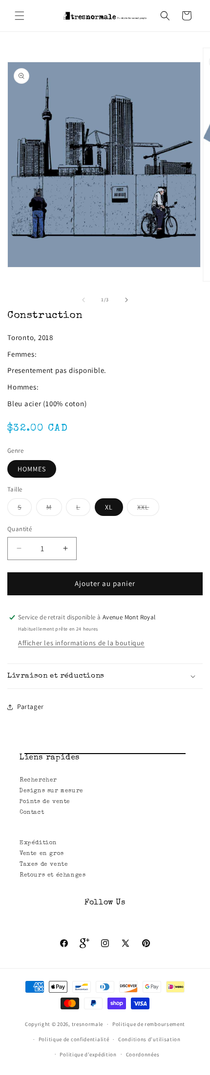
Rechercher (38, 780)
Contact (32, 813)
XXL (148, 509)
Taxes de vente (44, 865)
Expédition (38, 843)
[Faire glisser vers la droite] (126, 300)
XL (109, 507)
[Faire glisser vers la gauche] (83, 300)
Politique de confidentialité (74, 1039)
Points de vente (45, 802)
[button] (19, 15)
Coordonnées (143, 1054)
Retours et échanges (52, 876)
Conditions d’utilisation (149, 1039)
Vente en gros (42, 854)
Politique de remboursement (148, 1024)
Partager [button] (30, 706)
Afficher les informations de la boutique (81, 642)
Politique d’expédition (88, 1054)
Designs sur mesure (52, 791)
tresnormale (88, 1024)
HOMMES (32, 468)
